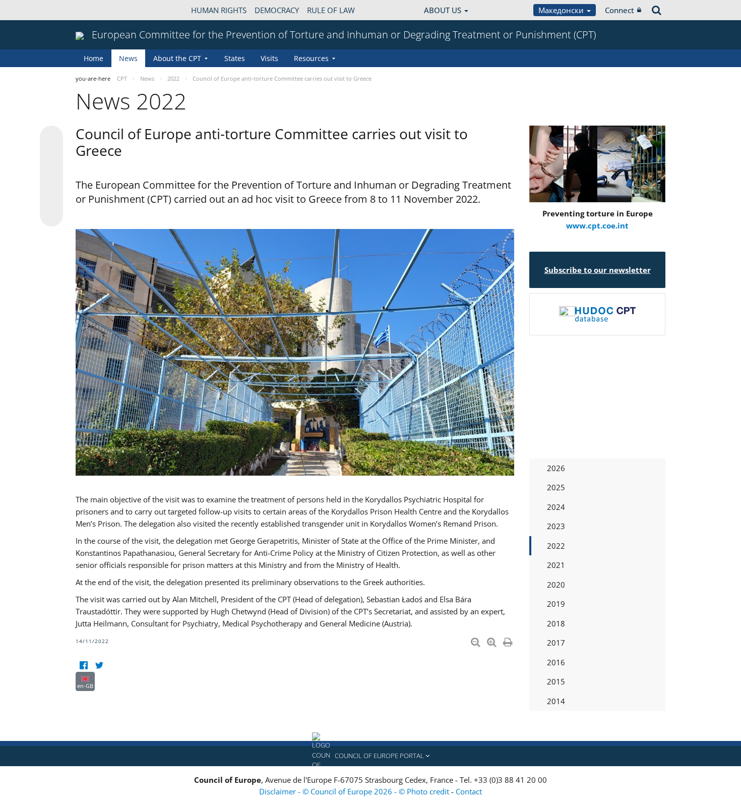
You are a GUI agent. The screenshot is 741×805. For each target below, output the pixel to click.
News (128, 58)
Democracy (277, 10)
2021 (556, 565)
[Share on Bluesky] (51, 138)
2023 (556, 526)
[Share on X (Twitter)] (51, 157)
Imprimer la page (508, 640)
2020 (556, 585)
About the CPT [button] (177, 58)
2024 (556, 507)
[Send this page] (51, 214)
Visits (269, 58)
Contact (469, 791)
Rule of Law (331, 10)
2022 (556, 546)
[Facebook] (83, 665)
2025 (556, 487)
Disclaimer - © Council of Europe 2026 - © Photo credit (355, 791)
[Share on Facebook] (51, 176)
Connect (619, 10)
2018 (556, 623)
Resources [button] (311, 58)
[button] (370, 756)
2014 (556, 701)
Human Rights (218, 10)
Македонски (562, 10)
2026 (556, 468)
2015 (556, 681)
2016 (556, 662)
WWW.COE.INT (101, 10)
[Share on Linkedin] (51, 195)
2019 (556, 604)
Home (93, 58)
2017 (556, 643)
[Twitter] (99, 665)
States (234, 58)
